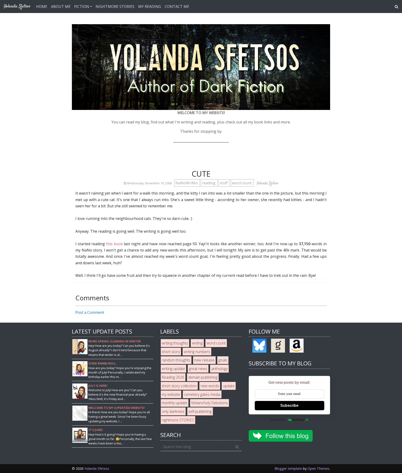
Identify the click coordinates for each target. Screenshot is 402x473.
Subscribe (289, 405)
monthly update (174, 402)
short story (171, 351)
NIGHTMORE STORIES (115, 6)
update (228, 385)
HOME (41, 6)
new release (204, 360)
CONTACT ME (177, 6)
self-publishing (200, 411)
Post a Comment (89, 312)
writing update (173, 368)
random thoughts (176, 360)
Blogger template (288, 468)
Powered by (278, 419)
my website (171, 394)
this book (114, 243)
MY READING (149, 6)
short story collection (179, 385)
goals (222, 360)
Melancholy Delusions (209, 402)
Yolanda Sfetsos (96, 468)
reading (209, 182)
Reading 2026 (173, 377)
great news (198, 368)
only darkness (173, 411)
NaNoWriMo (187, 182)
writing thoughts (175, 343)
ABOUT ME (60, 6)
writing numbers (197, 351)
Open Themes (318, 468)
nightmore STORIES (178, 420)
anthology (219, 368)
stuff (224, 182)
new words (210, 385)
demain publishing (203, 377)
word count (242, 182)
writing (197, 343)
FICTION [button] (81, 6)
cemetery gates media (202, 394)
